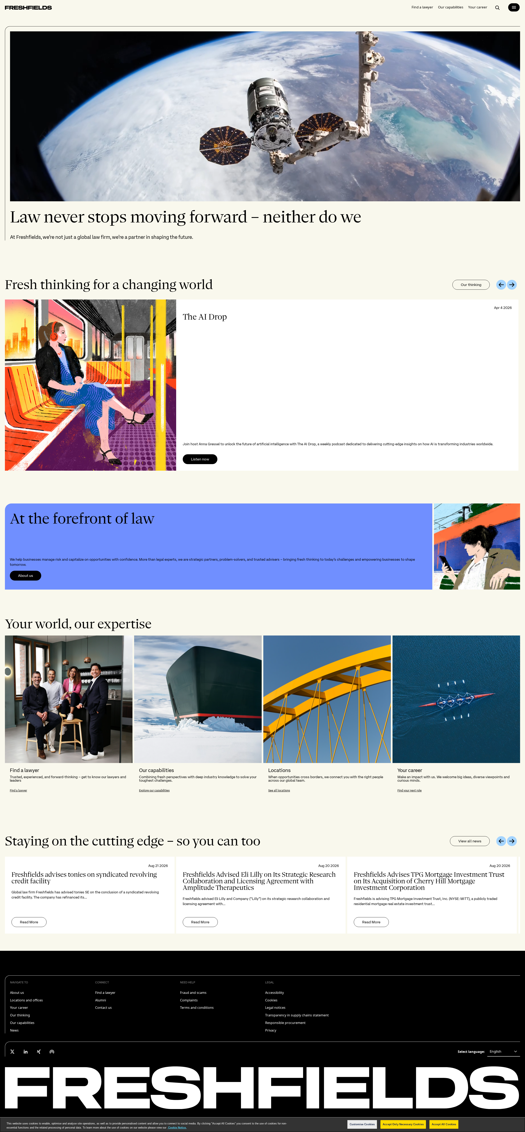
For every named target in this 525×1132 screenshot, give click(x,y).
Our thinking (471, 284)
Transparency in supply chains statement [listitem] (297, 1015)
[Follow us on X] (12, 1051)
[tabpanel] (262, 385)
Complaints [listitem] (189, 1000)
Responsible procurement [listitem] (285, 1022)
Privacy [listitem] (270, 1030)
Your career (477, 7)
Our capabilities (450, 7)
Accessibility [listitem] (274, 992)
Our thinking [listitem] (20, 1015)
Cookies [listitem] (271, 1000)
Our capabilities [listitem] (22, 1022)
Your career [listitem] (19, 1007)
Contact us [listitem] (103, 1007)
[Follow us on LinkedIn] (25, 1051)
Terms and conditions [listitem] (197, 1007)
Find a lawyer (422, 7)
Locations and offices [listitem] (26, 1000)
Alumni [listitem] (100, 1000)
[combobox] (503, 1052)
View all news (469, 841)
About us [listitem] (17, 992)
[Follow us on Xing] (38, 1051)
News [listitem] (14, 1030)
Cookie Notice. (177, 1127)
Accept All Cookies (444, 1124)
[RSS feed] (51, 1051)
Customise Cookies (362, 1124)
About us (25, 575)
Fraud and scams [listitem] (193, 992)
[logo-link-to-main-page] (28, 8)
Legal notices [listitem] (275, 1007)
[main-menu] (514, 7)
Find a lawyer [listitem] (105, 992)
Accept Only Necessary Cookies (403, 1124)
